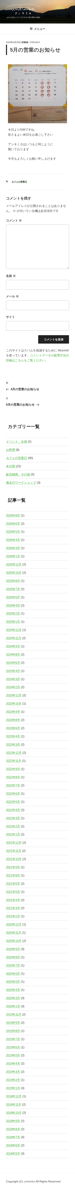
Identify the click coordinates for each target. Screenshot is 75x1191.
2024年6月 (13, 662)
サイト (10, 317)
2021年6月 (13, 883)
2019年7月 (13, 1039)
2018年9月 (13, 1121)
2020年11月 (13, 932)
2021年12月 (14, 842)
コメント (14, 220)
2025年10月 (14, 572)
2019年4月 (13, 1063)
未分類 (10, 466)
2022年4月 (13, 810)
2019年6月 (13, 1047)
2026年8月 (13, 515)
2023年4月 (13, 736)
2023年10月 (14, 703)
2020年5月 (13, 981)
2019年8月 (13, 1031)
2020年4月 (13, 989)
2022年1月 (13, 834)
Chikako (35, 42)
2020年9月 (13, 949)
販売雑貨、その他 (18, 474)
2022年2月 (13, 826)
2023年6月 (13, 728)
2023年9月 (13, 711)
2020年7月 (13, 965)
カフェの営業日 (19, 181)
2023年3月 (13, 744)
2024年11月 (13, 638)
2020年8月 (13, 957)
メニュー (39, 28)
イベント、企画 (16, 441)
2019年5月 (13, 1055)
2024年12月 (14, 630)
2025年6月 (13, 597)
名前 (11, 276)
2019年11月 (13, 1014)
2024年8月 (13, 654)
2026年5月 (13, 531)
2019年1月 (13, 1088)
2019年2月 (13, 1080)
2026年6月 (13, 523)
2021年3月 (13, 908)
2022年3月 (13, 818)
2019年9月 (13, 1022)
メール (12, 296)
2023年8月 (13, 720)
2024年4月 (13, 671)
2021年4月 (13, 900)
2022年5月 (13, 801)
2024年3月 (13, 679)
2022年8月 (13, 777)
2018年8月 (13, 1129)
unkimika (30, 1181)
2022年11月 (13, 760)
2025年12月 (14, 564)
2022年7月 (13, 785)
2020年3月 (13, 998)
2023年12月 (14, 695)
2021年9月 (13, 867)
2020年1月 (13, 1006)
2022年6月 (13, 793)
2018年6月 (13, 1145)
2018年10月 (14, 1112)
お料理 (10, 449)
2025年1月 (13, 621)
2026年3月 (13, 548)
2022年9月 (13, 769)
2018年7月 (13, 1137)
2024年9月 (13, 646)
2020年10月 (14, 940)
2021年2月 (13, 916)
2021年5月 (13, 891)
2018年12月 (14, 1096)
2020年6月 (13, 973)
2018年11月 (13, 1104)
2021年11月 (13, 850)
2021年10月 (14, 859)
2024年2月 (13, 687)
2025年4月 (13, 605)
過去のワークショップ (21, 482)
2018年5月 (13, 1153)
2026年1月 (13, 556)
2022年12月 (14, 752)
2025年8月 (13, 580)
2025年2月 (13, 613)
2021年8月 (13, 875)
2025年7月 (13, 589)
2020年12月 (14, 924)
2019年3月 (13, 1071)
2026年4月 (13, 539)
